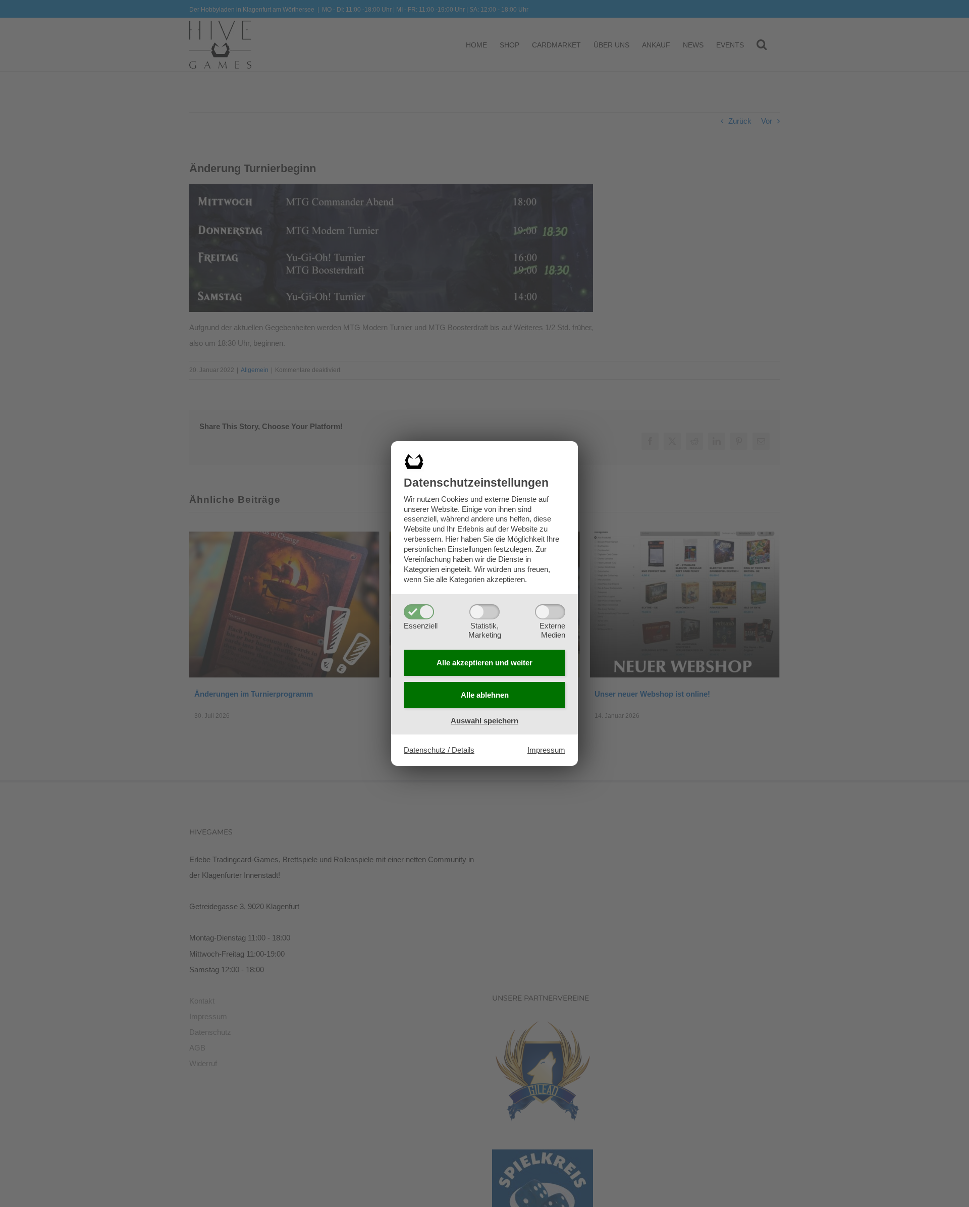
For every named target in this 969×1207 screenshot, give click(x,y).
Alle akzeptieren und (484, 662)
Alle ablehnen (485, 695)
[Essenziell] (419, 611)
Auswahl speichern (484, 720)
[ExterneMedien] (550, 611)
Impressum (546, 750)
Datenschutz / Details (439, 750)
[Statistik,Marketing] (484, 611)
